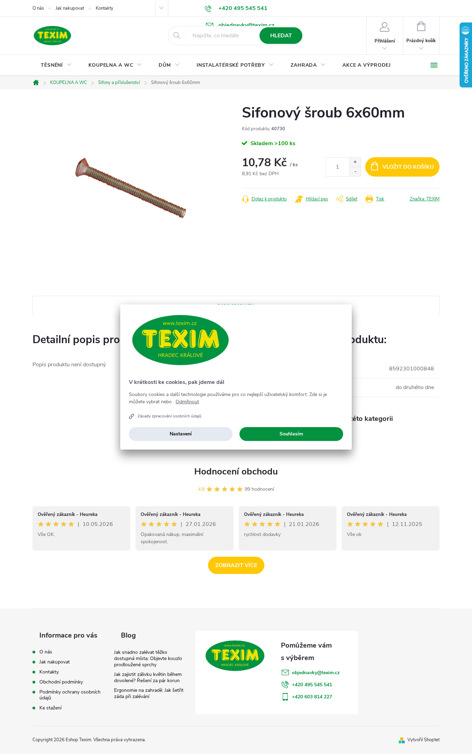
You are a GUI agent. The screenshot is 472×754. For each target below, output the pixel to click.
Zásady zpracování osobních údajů (169, 416)
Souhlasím (291, 434)
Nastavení (181, 434)
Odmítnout (187, 401)
